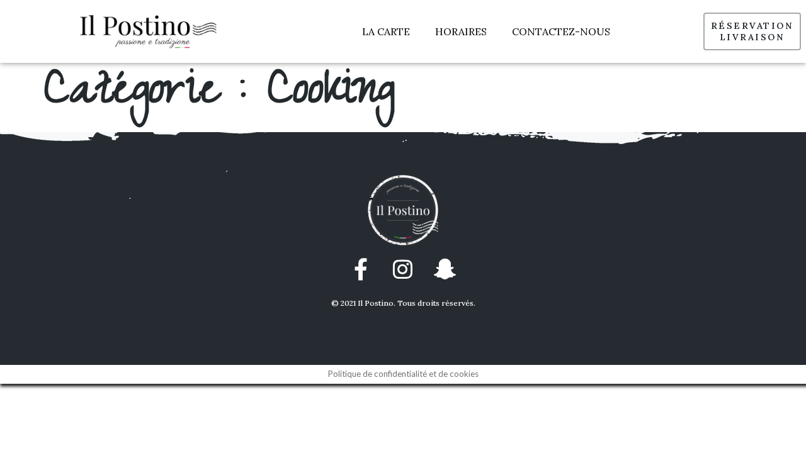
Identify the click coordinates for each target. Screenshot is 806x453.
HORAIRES (461, 31)
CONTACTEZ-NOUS (561, 31)
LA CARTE (386, 31)
